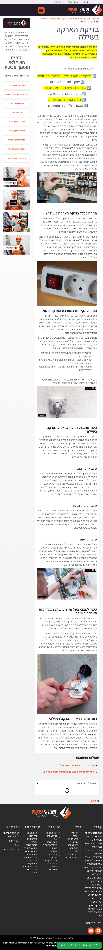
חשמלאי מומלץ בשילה (17, 121)
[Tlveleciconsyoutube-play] (91, 930)
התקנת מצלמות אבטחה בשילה (17, 94)
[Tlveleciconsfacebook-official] (98, 930)
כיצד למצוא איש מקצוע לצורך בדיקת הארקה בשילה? (69, 772)
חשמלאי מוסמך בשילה (17, 130)
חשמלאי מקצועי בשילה (16, 140)
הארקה (87, 18)
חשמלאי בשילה (16, 112)
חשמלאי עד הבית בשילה (17, 149)
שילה (93, 801)
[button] (41, 10)
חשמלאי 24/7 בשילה (16, 103)
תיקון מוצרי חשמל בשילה (17, 158)
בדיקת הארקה (75, 18)
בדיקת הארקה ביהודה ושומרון (54, 18)
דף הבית (95, 18)
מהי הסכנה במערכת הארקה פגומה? (77, 765)
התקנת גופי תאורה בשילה (17, 85)
